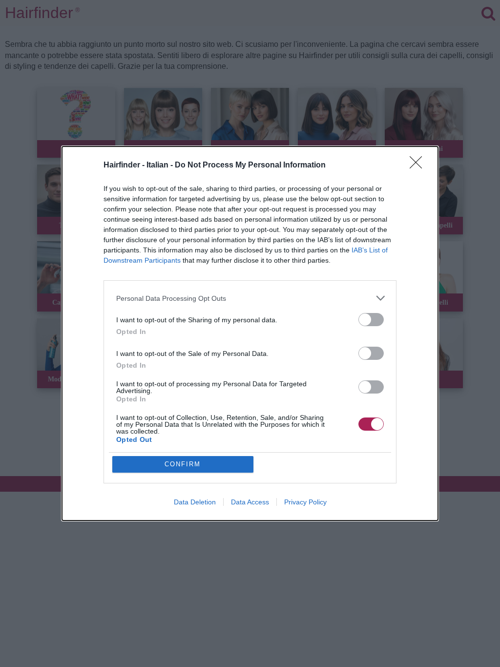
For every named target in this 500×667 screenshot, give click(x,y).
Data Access (250, 502)
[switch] (371, 319)
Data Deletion (195, 502)
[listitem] (250, 298)
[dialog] (250, 333)
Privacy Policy (305, 502)
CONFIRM (183, 464)
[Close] (419, 165)
